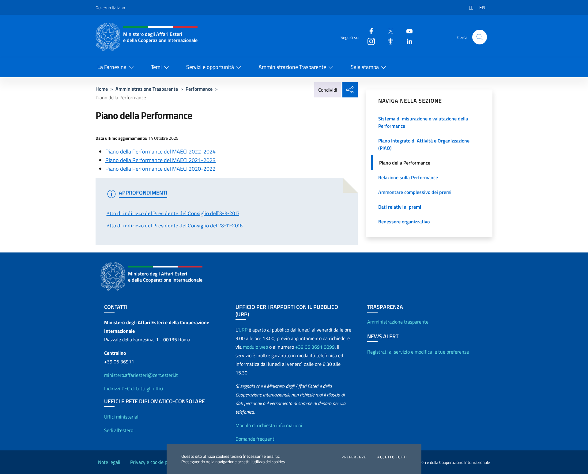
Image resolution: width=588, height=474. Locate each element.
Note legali (109, 462)
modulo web (255, 347)
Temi (156, 67)
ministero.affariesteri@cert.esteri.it (141, 375)
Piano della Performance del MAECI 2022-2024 (160, 151)
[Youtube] (407, 31)
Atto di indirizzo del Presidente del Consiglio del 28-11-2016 (175, 225)
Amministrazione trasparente (397, 321)
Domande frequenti (256, 438)
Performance (199, 89)
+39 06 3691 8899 (315, 347)
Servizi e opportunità (210, 67)
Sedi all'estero (118, 430)
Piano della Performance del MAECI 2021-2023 (160, 160)
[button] (479, 37)
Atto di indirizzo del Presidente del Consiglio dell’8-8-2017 (173, 213)
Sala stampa (365, 67)
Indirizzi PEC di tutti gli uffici (133, 388)
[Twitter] (388, 31)
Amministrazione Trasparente (292, 67)
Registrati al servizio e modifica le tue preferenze (418, 351)
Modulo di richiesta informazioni (269, 425)
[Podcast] (388, 41)
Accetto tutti (392, 457)
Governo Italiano (110, 7)
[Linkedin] (407, 41)
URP (243, 329)
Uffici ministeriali (122, 416)
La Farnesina (111, 67)
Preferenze (353, 457)
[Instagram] (369, 41)
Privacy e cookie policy (153, 462)
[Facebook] (369, 31)
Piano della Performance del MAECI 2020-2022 (160, 169)
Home (102, 89)
